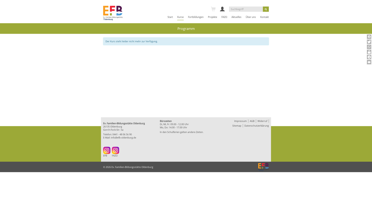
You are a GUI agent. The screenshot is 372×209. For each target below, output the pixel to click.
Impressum (240, 121)
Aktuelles (236, 17)
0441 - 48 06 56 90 (122, 134)
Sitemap (236, 125)
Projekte (212, 17)
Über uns (251, 17)
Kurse (180, 17)
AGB (252, 121)
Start (170, 17)
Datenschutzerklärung (256, 125)
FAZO (224, 17)
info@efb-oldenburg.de (123, 137)
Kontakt (264, 17)
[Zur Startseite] (112, 13)
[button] (369, 37)
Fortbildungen (196, 17)
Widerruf (262, 121)
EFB (105, 155)
